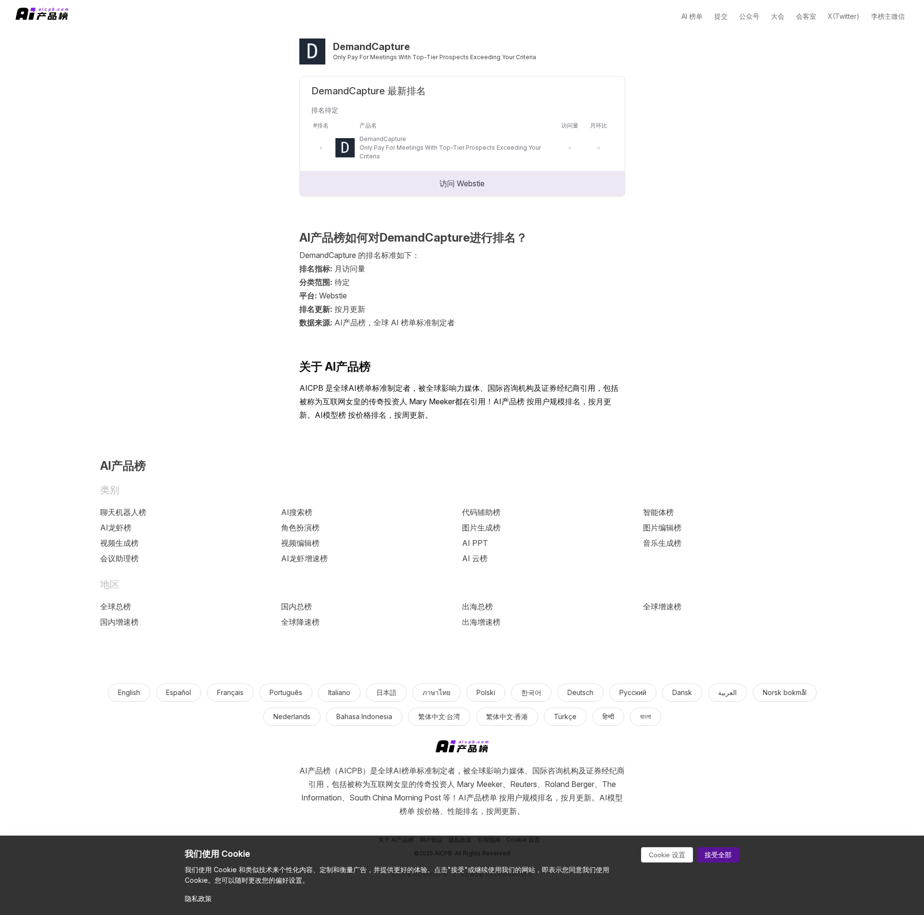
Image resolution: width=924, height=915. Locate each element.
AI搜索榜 (296, 512)
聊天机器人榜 (123, 512)
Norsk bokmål (785, 692)
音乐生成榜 (662, 543)
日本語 (386, 692)
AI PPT (475, 543)
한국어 (531, 692)
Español (178, 692)
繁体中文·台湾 (439, 716)
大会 (777, 16)
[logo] (462, 748)
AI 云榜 (475, 558)
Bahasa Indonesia (364, 716)
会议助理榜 (119, 558)
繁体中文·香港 (507, 716)
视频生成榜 (119, 543)
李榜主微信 (888, 16)
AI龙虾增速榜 (304, 558)
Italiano (339, 692)
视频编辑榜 (300, 543)
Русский (632, 692)
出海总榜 (477, 606)
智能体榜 (658, 512)
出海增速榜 (481, 622)
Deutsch (580, 692)
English (129, 692)
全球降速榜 (300, 622)
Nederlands (291, 716)
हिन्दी (608, 716)
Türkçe (565, 716)
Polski (485, 692)
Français (230, 692)
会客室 (806, 16)
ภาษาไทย (436, 692)
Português (286, 692)
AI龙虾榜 (115, 527)
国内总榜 (296, 606)
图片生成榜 (481, 527)
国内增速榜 (119, 622)
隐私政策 (198, 898)
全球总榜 (115, 606)
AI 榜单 (692, 16)
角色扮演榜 (300, 527)
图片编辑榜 (662, 527)
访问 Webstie (462, 183)
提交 (721, 16)
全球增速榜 (662, 606)
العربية (727, 692)
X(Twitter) (844, 16)
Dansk (682, 692)
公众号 (749, 16)
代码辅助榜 (481, 512)
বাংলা (645, 716)
